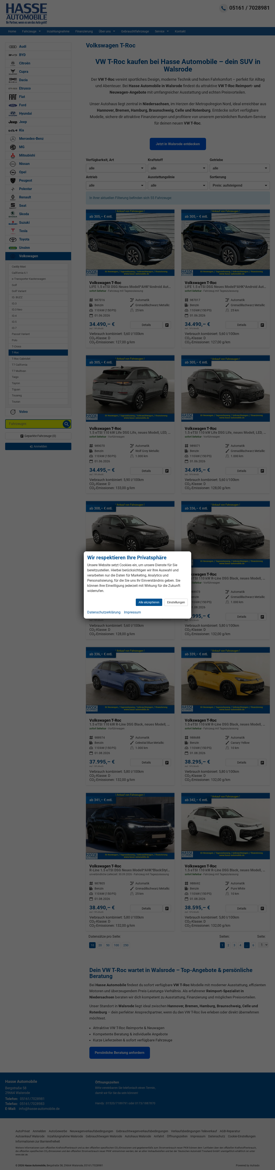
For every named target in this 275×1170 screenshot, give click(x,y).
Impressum (132, 612)
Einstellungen (176, 602)
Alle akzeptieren (149, 602)
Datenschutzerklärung (104, 612)
